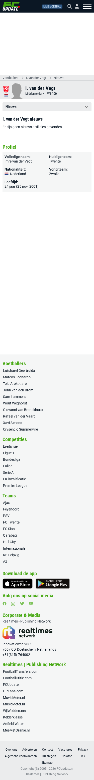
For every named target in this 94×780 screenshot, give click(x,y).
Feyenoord (11, 509)
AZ (5, 561)
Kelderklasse (13, 717)
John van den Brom (18, 390)
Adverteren (29, 749)
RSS (83, 756)
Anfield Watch (14, 724)
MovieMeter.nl (14, 698)
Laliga (8, 466)
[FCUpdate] (11, 6)
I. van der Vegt (36, 78)
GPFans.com (13, 691)
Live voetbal (52, 6)
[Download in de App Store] (18, 584)
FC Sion (9, 529)
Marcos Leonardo (17, 377)
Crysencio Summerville (20, 429)
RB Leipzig (11, 555)
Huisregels (49, 756)
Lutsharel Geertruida (19, 371)
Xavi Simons (12, 423)
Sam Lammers (14, 397)
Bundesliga (11, 459)
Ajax (6, 503)
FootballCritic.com (17, 678)
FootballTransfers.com (20, 671)
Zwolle (54, 174)
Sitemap (47, 762)
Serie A (8, 473)
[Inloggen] (75, 6)
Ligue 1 (8, 453)
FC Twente (11, 522)
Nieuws (59, 78)
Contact (47, 749)
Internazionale (14, 548)
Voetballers (11, 78)
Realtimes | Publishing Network (47, 774)
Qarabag (10, 535)
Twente (51, 93)
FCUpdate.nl (12, 685)
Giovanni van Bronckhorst (23, 410)
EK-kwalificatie (14, 479)
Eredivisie (10, 446)
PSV (6, 516)
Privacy (83, 749)
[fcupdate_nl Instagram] (13, 604)
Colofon (67, 756)
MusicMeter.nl (14, 704)
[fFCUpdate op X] (22, 603)
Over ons (11, 749)
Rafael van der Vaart (19, 416)
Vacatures (65, 749)
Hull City (9, 542)
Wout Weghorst (15, 403)
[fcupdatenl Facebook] (5, 604)
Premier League (15, 486)
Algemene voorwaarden (21, 756)
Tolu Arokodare (15, 384)
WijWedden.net (14, 711)
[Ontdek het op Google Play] (53, 584)
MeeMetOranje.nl (16, 730)
